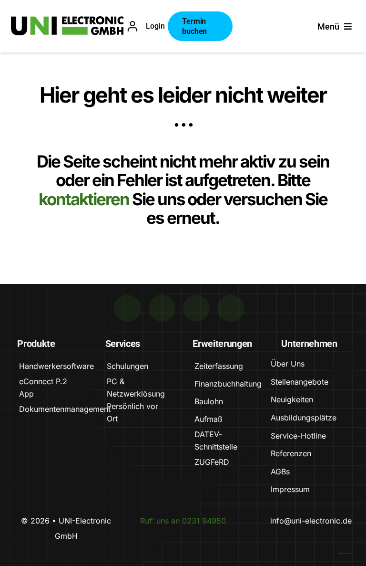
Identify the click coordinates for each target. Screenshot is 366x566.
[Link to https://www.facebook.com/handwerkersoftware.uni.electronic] (196, 308)
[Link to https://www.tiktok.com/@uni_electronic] (127, 308)
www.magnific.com (345, 554)
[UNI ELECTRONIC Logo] (67, 21)
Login (155, 26)
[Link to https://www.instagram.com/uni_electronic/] (230, 308)
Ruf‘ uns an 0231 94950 (183, 520)
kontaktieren (85, 199)
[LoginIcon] (132, 25)
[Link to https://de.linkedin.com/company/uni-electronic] (162, 308)
